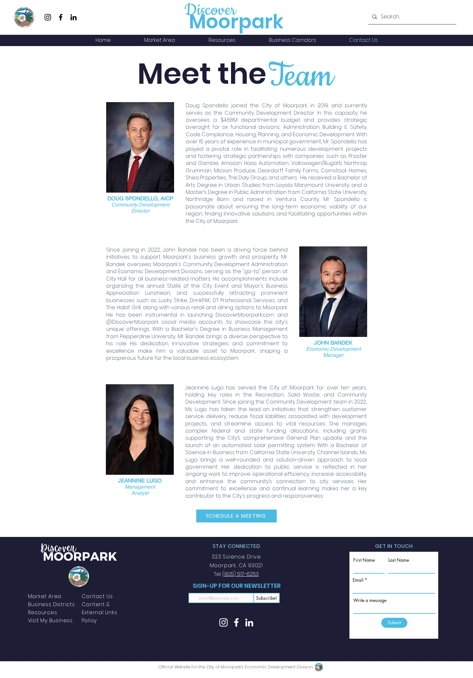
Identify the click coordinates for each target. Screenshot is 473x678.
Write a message (369, 600)
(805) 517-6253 (240, 574)
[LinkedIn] (73, 17)
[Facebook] (60, 17)
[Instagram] (47, 17)
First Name (364, 560)
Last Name (398, 560)
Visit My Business (50, 620)
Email (358, 580)
